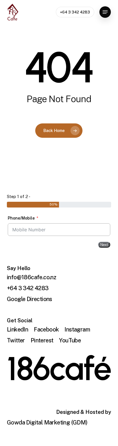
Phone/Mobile (21, 218)
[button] (105, 12)
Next (104, 245)
